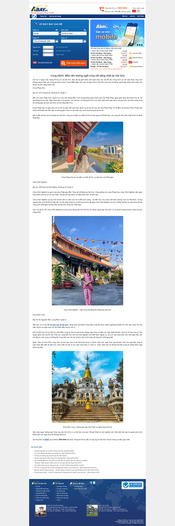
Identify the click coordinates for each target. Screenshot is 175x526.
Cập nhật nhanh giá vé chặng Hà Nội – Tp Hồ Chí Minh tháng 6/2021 (59, 465)
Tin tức (59, 500)
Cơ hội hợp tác (61, 491)
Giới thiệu (140, 16)
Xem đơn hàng (78, 486)
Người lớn (36, 47)
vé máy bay (130, 520)
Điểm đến (64, 30)
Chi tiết (124, 51)
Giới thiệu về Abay (62, 486)
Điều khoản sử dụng (62, 495)
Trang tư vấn (39, 500)
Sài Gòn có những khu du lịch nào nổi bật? (50, 456)
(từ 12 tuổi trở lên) (62, 47)
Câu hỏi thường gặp (41, 495)
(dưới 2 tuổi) (60, 54)
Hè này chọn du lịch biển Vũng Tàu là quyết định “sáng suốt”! (56, 458)
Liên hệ (132, 16)
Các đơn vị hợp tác (62, 488)
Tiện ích (124, 16)
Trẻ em (35, 51)
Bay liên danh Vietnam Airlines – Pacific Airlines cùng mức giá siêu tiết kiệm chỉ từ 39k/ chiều (66, 470)
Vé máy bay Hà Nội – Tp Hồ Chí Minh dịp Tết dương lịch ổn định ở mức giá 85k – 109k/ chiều (67, 472)
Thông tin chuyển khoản (43, 491)
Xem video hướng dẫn (45, 62)
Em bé (35, 54)
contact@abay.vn (70, 509)
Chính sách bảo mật (62, 497)
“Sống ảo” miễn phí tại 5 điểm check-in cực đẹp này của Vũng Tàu (58, 463)
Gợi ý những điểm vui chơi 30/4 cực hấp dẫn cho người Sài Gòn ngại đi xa (60, 460)
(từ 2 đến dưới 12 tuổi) (63, 51)
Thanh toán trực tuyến (80, 488)
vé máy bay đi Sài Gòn (59, 325)
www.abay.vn (56, 509)
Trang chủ (43, 16)
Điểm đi (36, 30)
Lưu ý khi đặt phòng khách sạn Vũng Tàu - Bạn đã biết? (54, 453)
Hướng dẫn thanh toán (42, 488)
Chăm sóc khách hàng (42, 497)
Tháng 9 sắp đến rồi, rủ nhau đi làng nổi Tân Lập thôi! (54, 451)
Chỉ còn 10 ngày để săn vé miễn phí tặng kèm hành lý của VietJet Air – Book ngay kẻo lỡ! (65, 468)
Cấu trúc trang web (62, 493)
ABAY (47, 439)
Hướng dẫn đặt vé (41, 493)
